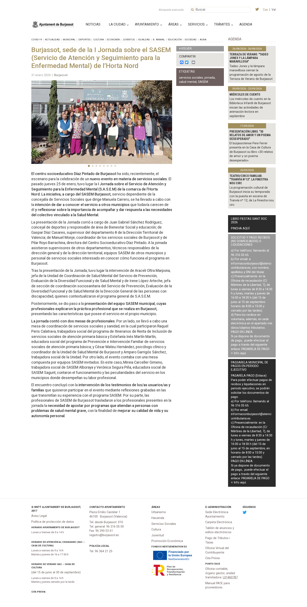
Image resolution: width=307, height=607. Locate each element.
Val (273, 10)
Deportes (84, 39)
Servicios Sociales (163, 524)
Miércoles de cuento (245, 94)
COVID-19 (36, 39)
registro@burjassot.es (104, 535)
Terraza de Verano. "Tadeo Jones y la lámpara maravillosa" (249, 58)
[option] (101, 122)
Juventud (129, 39)
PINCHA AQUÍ (240, 228)
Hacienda (157, 518)
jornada (209, 77)
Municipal (69, 39)
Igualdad (144, 39)
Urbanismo (158, 512)
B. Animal (159, 39)
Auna (203, 39)
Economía (113, 39)
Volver (186, 48)
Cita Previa (38, 591)
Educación (175, 39)
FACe (217, 563)
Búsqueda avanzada (171, 9)
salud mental (188, 82)
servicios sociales (191, 77)
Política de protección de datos (52, 522)
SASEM (203, 82)
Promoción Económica (167, 541)
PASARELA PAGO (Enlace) (248, 375)
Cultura (98, 39)
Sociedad (191, 39)
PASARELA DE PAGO (255, 349)
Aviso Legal (39, 516)
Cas (265, 10)
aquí (243, 353)
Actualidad (52, 39)
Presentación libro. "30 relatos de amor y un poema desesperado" (250, 135)
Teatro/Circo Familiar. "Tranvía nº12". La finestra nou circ (249, 179)
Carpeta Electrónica (218, 522)
